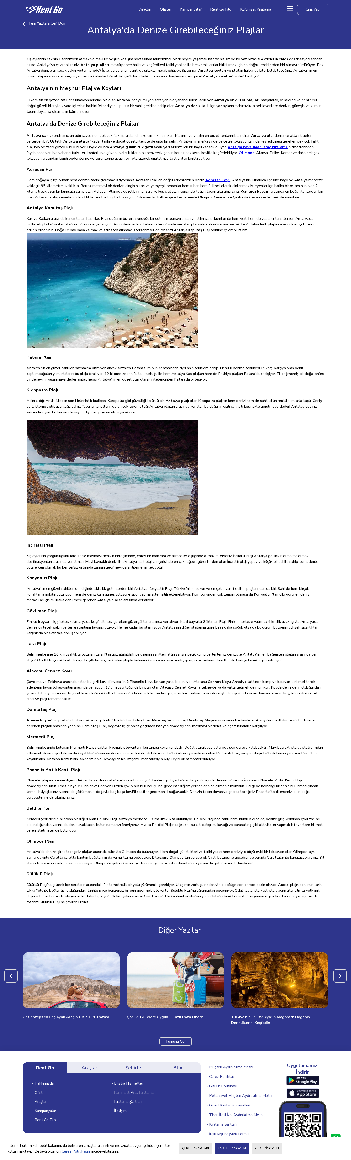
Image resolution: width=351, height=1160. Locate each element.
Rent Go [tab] (45, 1068)
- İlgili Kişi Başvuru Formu (228, 1134)
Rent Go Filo (220, 9)
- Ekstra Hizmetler (127, 1083)
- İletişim (119, 1110)
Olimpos (247, 152)
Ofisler (165, 9)
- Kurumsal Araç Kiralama (133, 1092)
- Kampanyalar (44, 1110)
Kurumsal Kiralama (255, 9)
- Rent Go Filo (44, 1119)
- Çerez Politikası (221, 1076)
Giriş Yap (313, 9)
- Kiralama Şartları (127, 1101)
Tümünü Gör (175, 1041)
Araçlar (145, 9)
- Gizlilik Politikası (222, 1086)
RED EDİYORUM (267, 1148)
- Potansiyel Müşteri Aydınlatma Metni (239, 1095)
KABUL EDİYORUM (232, 1148)
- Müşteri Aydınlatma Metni (230, 1067)
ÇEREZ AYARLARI (195, 1148)
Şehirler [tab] (134, 1068)
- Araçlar (39, 1101)
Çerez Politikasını (76, 1151)
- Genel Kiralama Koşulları (228, 1105)
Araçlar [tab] (89, 1068)
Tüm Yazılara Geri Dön (46, 23)
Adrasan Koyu (217, 180)
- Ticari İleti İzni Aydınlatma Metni (235, 1114)
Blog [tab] (178, 1068)
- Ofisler (39, 1092)
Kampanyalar (191, 9)
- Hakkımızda (43, 1083)
